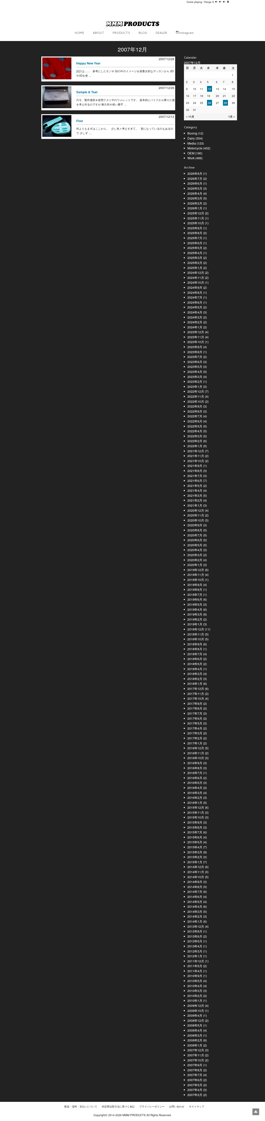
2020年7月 (194, 535)
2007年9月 (194, 1065)
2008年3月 (194, 1035)
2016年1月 (194, 802)
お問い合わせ (176, 1106)
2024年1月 (194, 327)
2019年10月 (195, 579)
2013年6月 (194, 936)
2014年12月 (195, 867)
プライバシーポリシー (152, 1106)
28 (225, 103)
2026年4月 (194, 193)
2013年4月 (194, 946)
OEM (190, 153)
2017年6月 (194, 718)
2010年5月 (194, 981)
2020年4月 (194, 550)
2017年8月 (194, 708)
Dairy (191, 138)
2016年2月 (194, 797)
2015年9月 (194, 822)
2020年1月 (194, 565)
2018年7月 (194, 654)
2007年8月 (194, 1070)
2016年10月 (195, 758)
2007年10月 (195, 1060)
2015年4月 (194, 847)
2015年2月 (194, 857)
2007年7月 (194, 1075)
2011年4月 (194, 971)
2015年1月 (194, 862)
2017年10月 (195, 698)
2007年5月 (194, 1085)
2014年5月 (194, 901)
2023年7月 (194, 357)
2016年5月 (194, 782)
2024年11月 (195, 277)
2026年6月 (194, 183)
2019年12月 (195, 570)
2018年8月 (194, 649)
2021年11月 (195, 456)
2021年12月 (195, 451)
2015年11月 (195, 812)
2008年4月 (194, 1030)
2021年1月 (194, 505)
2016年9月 (194, 763)
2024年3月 (194, 317)
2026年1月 (194, 208)
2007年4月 (194, 1090)
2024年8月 (194, 292)
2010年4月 (194, 986)
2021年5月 (194, 485)
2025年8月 (194, 233)
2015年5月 (194, 842)
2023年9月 (194, 347)
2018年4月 (194, 669)
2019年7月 (194, 594)
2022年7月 (194, 416)
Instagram (186, 32)
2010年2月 (194, 995)
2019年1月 (194, 624)
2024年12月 (195, 272)
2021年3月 (194, 495)
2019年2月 (194, 619)
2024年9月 (194, 287)
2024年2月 (194, 322)
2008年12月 (195, 1020)
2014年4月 (194, 906)
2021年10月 (195, 461)
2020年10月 (195, 520)
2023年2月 (194, 381)
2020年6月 (194, 540)
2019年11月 (195, 574)
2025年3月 (194, 257)
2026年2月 (194, 203)
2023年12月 (195, 332)
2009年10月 (195, 1010)
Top (255, 1111)
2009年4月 (194, 1015)
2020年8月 (194, 530)
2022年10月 (195, 401)
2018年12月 (195, 629)
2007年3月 (194, 1095)
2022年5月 (194, 426)
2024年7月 (194, 297)
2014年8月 (194, 887)
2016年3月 (194, 792)
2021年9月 (194, 465)
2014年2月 (194, 916)
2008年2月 (194, 1040)
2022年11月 (195, 396)
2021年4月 (194, 490)
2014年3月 (194, 911)
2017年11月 (195, 693)
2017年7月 (194, 713)
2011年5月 (194, 966)
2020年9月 (194, 525)
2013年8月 (194, 931)
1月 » (231, 116)
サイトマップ (196, 1106)
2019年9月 (194, 584)
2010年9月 (194, 976)
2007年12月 (195, 1050)
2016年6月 (194, 778)
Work (191, 158)
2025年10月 (195, 223)
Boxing (192, 133)
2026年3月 (194, 198)
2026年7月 (194, 178)
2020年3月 (194, 555)
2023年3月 (194, 376)
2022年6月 (194, 421)
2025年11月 (195, 218)
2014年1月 (194, 921)
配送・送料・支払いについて (80, 1106)
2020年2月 (194, 560)
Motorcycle (194, 148)
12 (209, 89)
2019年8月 (194, 589)
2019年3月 (194, 614)
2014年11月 (195, 872)
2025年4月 (194, 253)
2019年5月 (194, 604)
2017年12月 (195, 688)
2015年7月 (194, 832)
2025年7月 (194, 238)
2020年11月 (195, 515)
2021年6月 (194, 480)
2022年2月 (194, 441)
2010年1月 (194, 1000)
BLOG (143, 32)
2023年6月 (194, 362)
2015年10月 (195, 817)
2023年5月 (194, 366)
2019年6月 (194, 599)
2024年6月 (194, 302)
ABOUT (98, 32)
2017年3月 (194, 733)
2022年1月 (194, 446)
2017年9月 (194, 703)
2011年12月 (195, 961)
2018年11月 (195, 634)
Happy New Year (88, 63)
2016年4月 (194, 787)
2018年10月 (195, 639)
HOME (79, 32)
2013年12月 (195, 926)
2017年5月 (194, 723)
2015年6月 (194, 837)
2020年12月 (195, 510)
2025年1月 (194, 267)
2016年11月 (195, 753)
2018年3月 (194, 673)
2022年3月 (194, 436)
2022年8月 (194, 411)
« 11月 (190, 116)
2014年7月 (194, 891)
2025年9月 (194, 228)
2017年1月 (194, 743)
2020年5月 (194, 545)
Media (191, 143)
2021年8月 (194, 470)
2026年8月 (194, 173)
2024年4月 (194, 312)
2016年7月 (194, 773)
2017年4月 (194, 728)
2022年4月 (194, 431)
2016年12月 (195, 748)
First (79, 121)
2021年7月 (194, 476)
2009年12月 (195, 1005)
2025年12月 (195, 213)
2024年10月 (195, 282)
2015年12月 (195, 807)
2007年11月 (195, 1055)
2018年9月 (194, 644)
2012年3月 (194, 951)
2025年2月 (194, 262)
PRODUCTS (121, 32)
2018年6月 (194, 659)
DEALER (161, 32)
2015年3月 (194, 852)
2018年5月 (194, 664)
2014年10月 (195, 877)
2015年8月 (194, 827)
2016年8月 (194, 768)
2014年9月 (194, 882)
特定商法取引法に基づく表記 (118, 1106)
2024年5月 (194, 307)
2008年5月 (194, 1025)
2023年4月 (194, 371)
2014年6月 (194, 896)
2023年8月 (194, 352)
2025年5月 (194, 248)
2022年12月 (195, 391)
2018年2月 (194, 679)
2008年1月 (194, 1045)
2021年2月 (194, 500)
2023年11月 (195, 337)
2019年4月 (194, 609)
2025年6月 (194, 243)
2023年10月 (195, 342)
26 (209, 103)
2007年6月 (194, 1080)
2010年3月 (194, 990)
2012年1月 (194, 956)
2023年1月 (194, 386)
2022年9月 (194, 406)
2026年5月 (194, 188)
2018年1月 (194, 683)
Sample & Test (86, 92)
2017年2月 (194, 738)
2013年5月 (194, 941)
